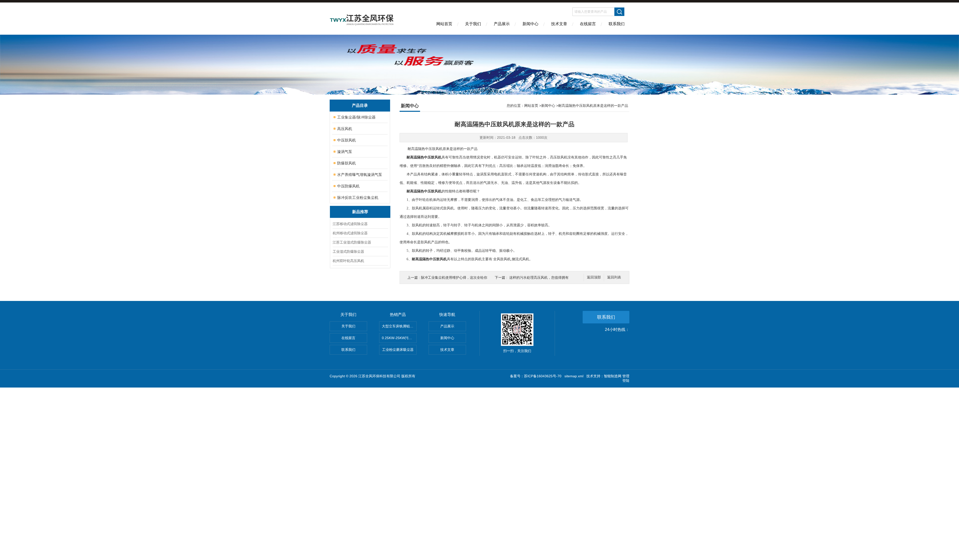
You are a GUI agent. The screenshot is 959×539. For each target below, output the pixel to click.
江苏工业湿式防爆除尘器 (352, 242)
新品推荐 (360, 212)
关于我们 (473, 24)
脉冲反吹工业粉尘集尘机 (357, 197)
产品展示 (502, 24)
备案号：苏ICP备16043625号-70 (535, 376)
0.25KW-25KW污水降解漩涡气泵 (399, 338)
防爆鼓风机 (346, 163)
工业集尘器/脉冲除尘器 (356, 117)
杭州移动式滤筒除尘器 (350, 233)
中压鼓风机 (346, 140)
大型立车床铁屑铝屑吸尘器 (399, 326)
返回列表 (614, 277)
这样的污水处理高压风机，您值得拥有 (539, 277)
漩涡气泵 (344, 151)
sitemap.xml (573, 376)
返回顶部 (594, 277)
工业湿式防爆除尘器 (348, 252)
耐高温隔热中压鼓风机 (424, 157)
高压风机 (344, 129)
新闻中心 (530, 24)
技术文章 (559, 24)
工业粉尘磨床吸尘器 (398, 350)
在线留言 (588, 24)
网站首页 (444, 24)
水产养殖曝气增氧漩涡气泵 (359, 174)
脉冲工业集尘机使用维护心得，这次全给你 (454, 277)
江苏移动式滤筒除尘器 (350, 224)
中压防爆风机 (348, 186)
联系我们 (617, 24)
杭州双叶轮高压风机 (348, 261)
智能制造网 (612, 376)
